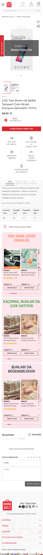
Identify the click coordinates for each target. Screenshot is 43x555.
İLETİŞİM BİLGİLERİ (9, 543)
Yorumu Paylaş (33, 484)
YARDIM (5, 526)
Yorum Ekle (36, 434)
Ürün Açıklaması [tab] (10, 182)
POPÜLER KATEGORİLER (12, 537)
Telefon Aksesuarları (23, 17)
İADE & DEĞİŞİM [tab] (25, 182)
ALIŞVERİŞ (6, 532)
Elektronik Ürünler (8, 17)
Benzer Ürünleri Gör (21, 50)
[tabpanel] (21, 203)
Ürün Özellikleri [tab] (33, 182)
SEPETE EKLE (12, 288)
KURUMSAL (6, 520)
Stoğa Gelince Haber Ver (21, 129)
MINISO (4, 96)
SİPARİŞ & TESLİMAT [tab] (18, 182)
